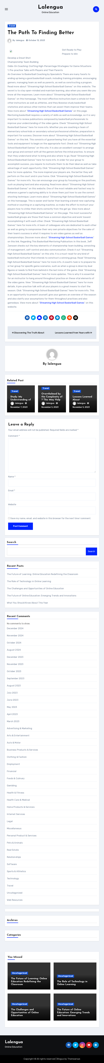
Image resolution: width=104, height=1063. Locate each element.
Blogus (60, 1059)
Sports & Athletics (16, 871)
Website (12, 504)
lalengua (20, 40)
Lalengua (50, 7)
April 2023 (12, 714)
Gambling (12, 785)
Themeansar (73, 1059)
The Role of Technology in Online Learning (29, 581)
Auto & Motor (14, 742)
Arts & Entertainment (18, 735)
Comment (14, 436)
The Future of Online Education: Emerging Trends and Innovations (41, 595)
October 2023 (14, 671)
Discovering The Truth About (29, 332)
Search (11, 542)
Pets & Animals (15, 842)
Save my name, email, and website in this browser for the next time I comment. (50, 518)
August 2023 (14, 685)
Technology (13, 878)
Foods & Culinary (16, 778)
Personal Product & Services (21, 835)
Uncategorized (14, 893)
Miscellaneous (14, 828)
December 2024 (15, 628)
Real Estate (13, 850)
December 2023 (15, 657)
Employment (13, 764)
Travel (12, 26)
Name (11, 476)
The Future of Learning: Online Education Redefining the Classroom (42, 574)
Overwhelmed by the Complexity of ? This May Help (51, 397)
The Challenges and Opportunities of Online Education (35, 588)
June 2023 (12, 700)
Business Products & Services (22, 750)
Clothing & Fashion (17, 757)
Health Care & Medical (18, 800)
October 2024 (14, 642)
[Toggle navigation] (6, 9)
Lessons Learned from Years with (72, 332)
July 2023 (12, 692)
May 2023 (12, 707)
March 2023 (13, 721)
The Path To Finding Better (41, 32)
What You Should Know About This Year (27, 603)
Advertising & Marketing (19, 728)
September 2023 (15, 678)
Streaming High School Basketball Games (49, 111)
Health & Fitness (15, 792)
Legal (10, 821)
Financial (11, 771)
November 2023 (15, 664)
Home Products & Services (21, 807)
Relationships (14, 857)
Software (12, 864)
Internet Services (16, 814)
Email (11, 490)
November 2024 (15, 635)
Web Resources (15, 900)
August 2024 (14, 650)
